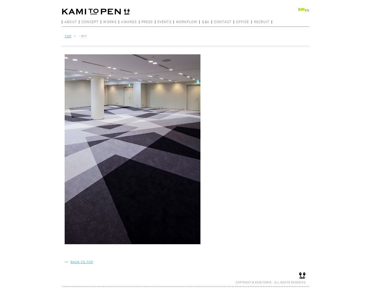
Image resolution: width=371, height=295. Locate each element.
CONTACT (222, 22)
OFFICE (242, 22)
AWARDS (129, 22)
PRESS (147, 22)
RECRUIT (261, 22)
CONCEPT (90, 22)
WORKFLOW (186, 22)
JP (302, 9)
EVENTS (164, 22)
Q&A (205, 22)
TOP (68, 36)
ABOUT (70, 22)
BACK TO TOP (82, 262)
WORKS (110, 22)
